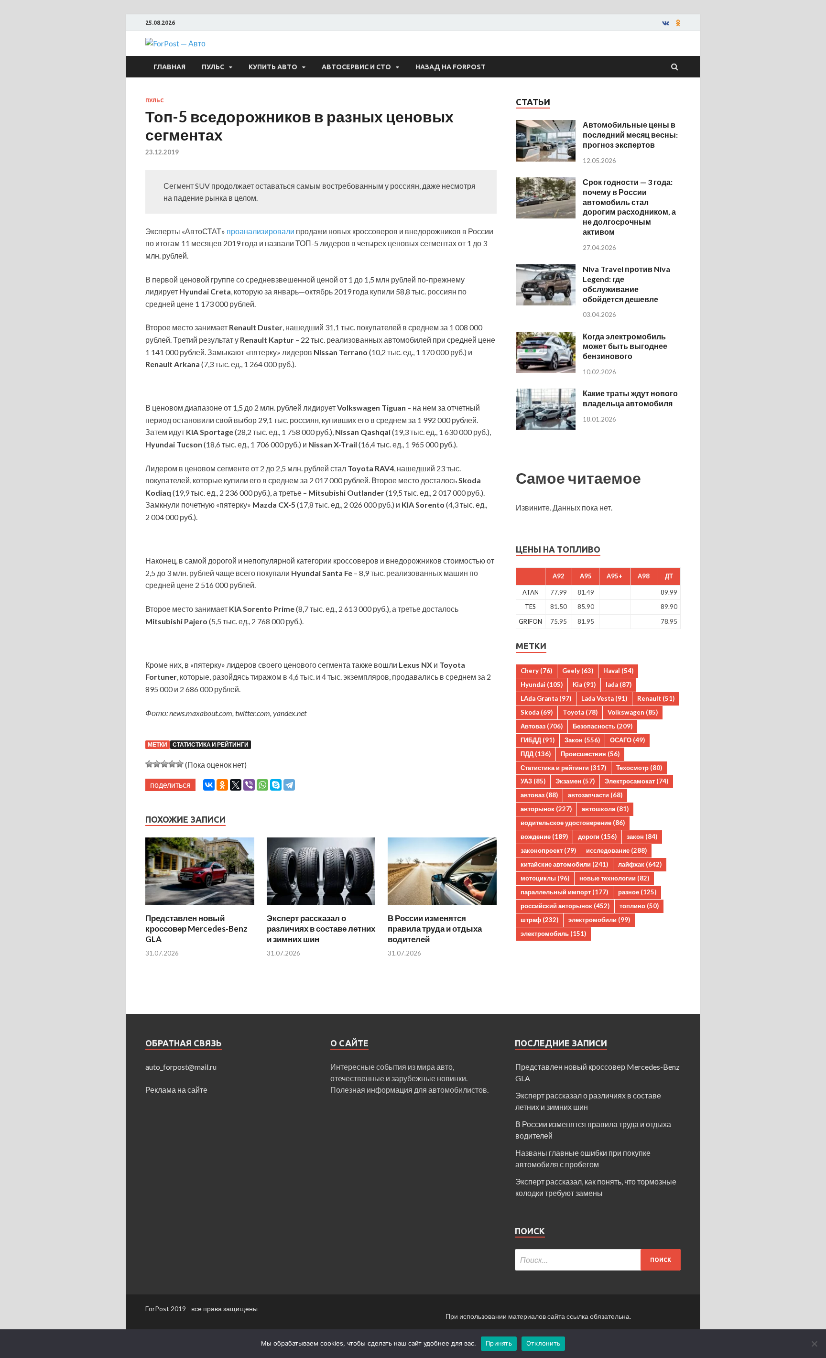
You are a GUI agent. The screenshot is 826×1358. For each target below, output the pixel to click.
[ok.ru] (678, 23)
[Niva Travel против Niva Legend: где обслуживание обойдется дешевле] (546, 269)
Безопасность (602, 726)
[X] (235, 785)
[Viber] (249, 785)
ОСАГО (627, 740)
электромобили (599, 919)
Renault (655, 698)
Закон (582, 740)
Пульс (213, 67)
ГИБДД (537, 740)
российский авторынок (565, 906)
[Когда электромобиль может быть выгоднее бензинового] (546, 337)
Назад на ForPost (450, 67)
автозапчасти (595, 795)
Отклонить (543, 1343)
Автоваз (542, 726)
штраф (539, 919)
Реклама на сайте (176, 1089)
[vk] (666, 23)
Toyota (580, 712)
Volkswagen (633, 712)
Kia (584, 684)
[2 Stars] (157, 764)
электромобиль (553, 933)
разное (637, 892)
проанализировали (260, 231)
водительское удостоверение (573, 822)
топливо (639, 906)
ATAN (530, 592)
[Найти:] (598, 1260)
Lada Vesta (604, 698)
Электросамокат (636, 781)
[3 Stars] (164, 764)
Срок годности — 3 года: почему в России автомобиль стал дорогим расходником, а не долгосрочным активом (629, 206)
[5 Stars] (180, 764)
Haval (618, 670)
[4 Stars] (172, 764)
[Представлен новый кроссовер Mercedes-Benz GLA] (199, 907)
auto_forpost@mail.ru (181, 1066)
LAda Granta (546, 698)
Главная (169, 67)
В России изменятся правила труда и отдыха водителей (435, 928)
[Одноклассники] (222, 785)
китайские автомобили (564, 864)
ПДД (536, 754)
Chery (536, 670)
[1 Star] (149, 764)
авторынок (546, 809)
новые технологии (614, 878)
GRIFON (530, 621)
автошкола (605, 809)
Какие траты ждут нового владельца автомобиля (630, 398)
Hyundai (542, 684)
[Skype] (276, 785)
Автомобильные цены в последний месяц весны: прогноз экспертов (630, 134)
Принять (499, 1343)
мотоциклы (545, 878)
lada (618, 684)
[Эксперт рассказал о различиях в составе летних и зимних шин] (321, 907)
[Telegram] (289, 785)
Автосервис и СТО (356, 67)
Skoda (537, 712)
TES (530, 606)
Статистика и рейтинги (211, 744)
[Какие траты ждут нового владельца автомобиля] (546, 394)
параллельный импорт (564, 892)
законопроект (548, 850)
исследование (616, 850)
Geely (577, 670)
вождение (544, 836)
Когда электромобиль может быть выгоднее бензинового (625, 346)
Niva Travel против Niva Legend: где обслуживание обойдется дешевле (626, 283)
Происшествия (590, 754)
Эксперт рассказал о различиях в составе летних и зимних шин (321, 928)
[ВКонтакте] (209, 785)
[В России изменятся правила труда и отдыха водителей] (442, 907)
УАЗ (533, 781)
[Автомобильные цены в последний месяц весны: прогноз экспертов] (546, 125)
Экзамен (575, 781)
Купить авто (273, 67)
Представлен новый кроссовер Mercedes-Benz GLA (196, 928)
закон (642, 836)
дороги (597, 836)
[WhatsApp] (262, 785)
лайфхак (640, 864)
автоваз (539, 795)
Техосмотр (639, 767)
